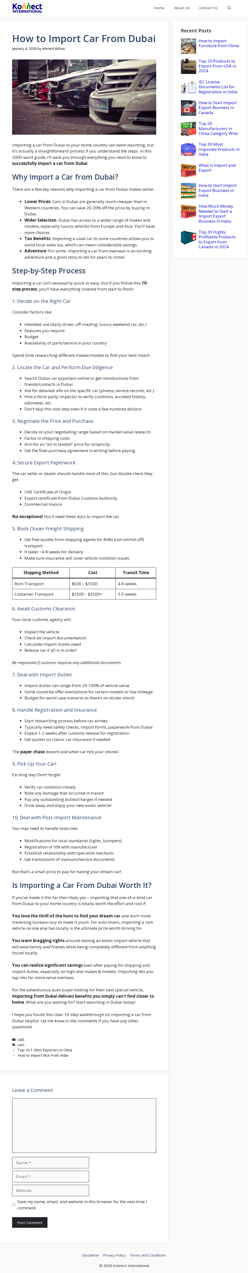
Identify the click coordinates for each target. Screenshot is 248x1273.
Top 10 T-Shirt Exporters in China (45, 1050)
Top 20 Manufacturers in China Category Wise (218, 128)
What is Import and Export (217, 167)
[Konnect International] (27, 8)
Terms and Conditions (147, 1255)
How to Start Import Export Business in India (218, 190)
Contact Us (208, 7)
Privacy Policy (114, 1255)
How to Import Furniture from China (219, 43)
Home (159, 7)
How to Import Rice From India (43, 1055)
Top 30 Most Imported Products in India (219, 149)
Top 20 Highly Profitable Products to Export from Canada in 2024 (217, 239)
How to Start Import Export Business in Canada (218, 107)
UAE (21, 1039)
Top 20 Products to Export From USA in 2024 (217, 66)
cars (21, 1044)
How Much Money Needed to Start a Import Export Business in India (216, 213)
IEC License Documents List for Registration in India (218, 87)
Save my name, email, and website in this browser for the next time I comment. (82, 1205)
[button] (229, 8)
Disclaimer (90, 1255)
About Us (182, 7)
